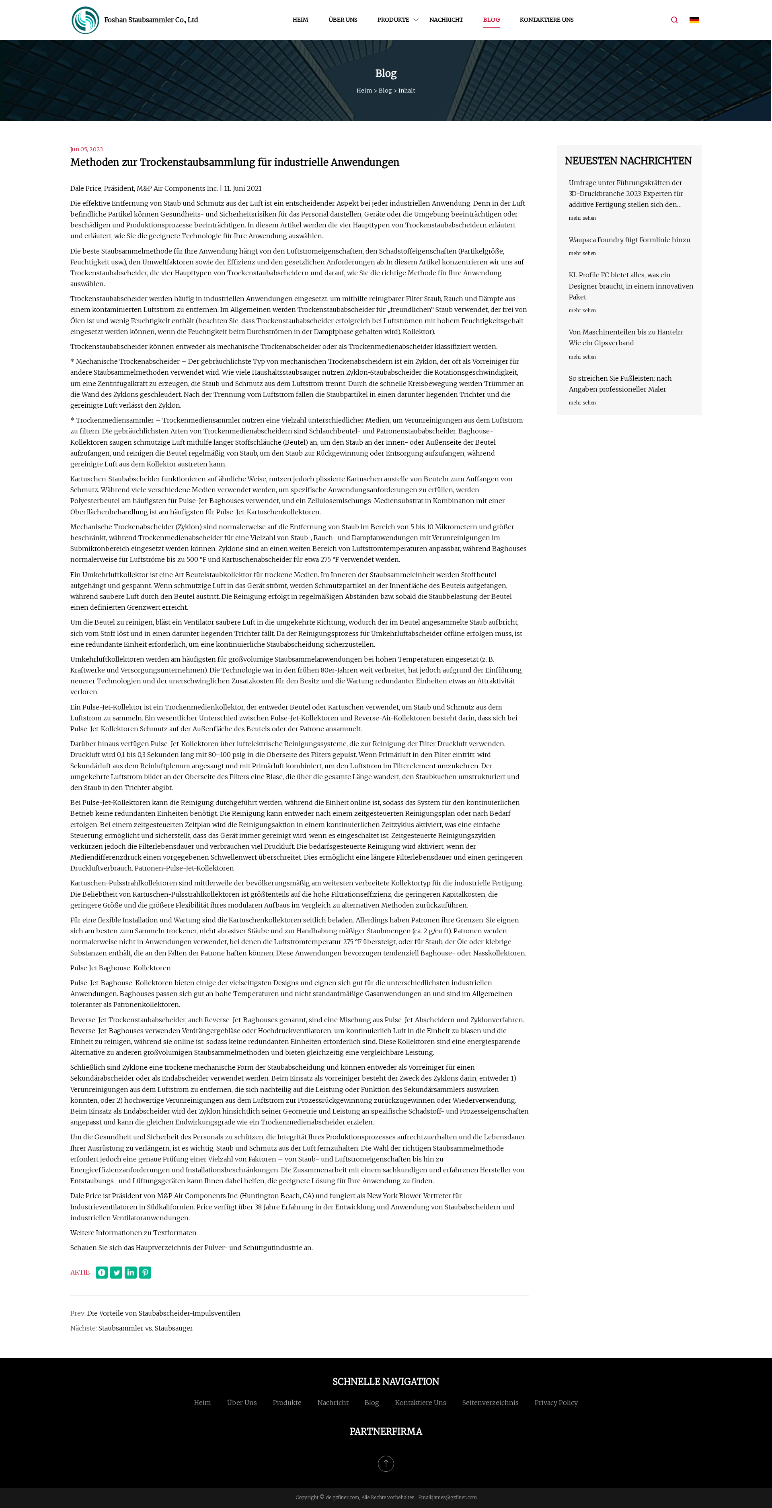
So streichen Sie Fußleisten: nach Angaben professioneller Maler (620, 383)
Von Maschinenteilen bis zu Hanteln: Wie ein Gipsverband (626, 337)
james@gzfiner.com (454, 1497)
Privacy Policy (556, 1403)
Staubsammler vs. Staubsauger (146, 1328)
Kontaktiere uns (547, 19)
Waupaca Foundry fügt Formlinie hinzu (629, 240)
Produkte (393, 19)
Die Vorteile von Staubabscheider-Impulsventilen (163, 1313)
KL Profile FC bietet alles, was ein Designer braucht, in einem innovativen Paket (631, 286)
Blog (491, 19)
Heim (300, 19)
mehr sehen (582, 218)
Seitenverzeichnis (490, 1403)
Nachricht (446, 19)
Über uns (343, 19)
